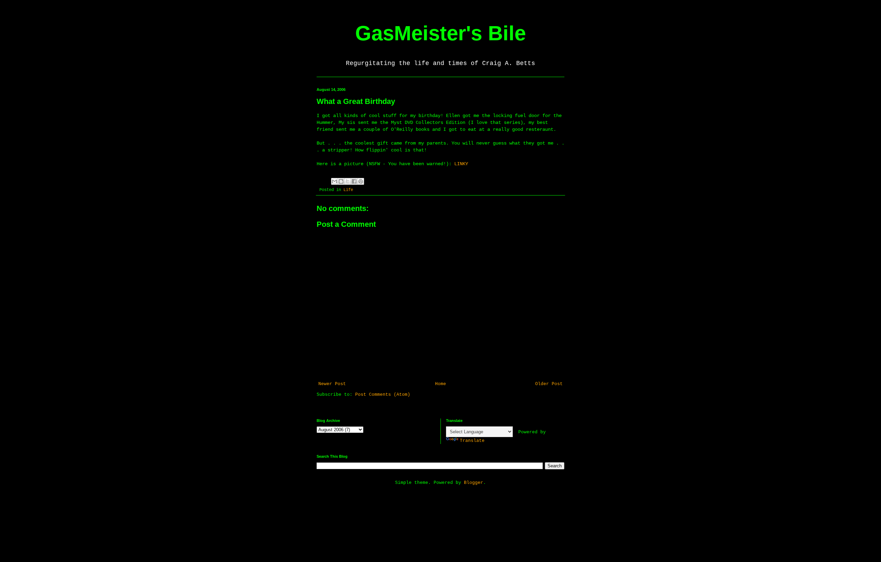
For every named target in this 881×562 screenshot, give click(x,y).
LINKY (461, 164)
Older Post (549, 383)
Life (348, 190)
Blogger (473, 482)
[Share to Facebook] (354, 181)
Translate (472, 440)
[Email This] (334, 181)
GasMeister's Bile (440, 33)
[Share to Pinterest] (360, 181)
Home (440, 383)
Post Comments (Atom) (382, 394)
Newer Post (332, 383)
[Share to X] (347, 181)
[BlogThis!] (341, 181)
